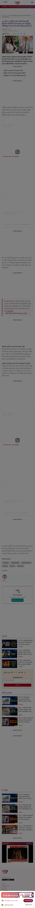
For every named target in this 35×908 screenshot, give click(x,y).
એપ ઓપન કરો (28, 900)
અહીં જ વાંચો (28, 905)
